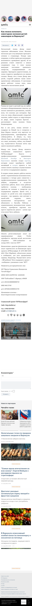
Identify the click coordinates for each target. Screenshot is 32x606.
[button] (29, 324)
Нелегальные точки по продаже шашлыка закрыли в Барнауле (16, 434)
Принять (23, 602)
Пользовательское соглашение (8, 579)
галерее (15, 165)
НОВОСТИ (3, 28)
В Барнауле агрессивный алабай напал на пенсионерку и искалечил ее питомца (16, 535)
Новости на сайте (5, 576)
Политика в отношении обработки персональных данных (13, 593)
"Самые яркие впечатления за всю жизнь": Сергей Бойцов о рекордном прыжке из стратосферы (15, 471)
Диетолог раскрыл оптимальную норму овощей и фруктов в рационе (15, 493)
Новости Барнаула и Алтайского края (9, 589)
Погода (2, 583)
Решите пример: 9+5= (7, 391)
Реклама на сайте (5, 581)
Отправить (5, 394)
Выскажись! (6, 45)
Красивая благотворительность (11, 321)
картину (27, 161)
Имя (3, 375)
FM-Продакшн (4, 578)
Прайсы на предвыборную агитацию (9, 587)
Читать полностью (16, 463)
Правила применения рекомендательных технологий (12, 591)
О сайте (3, 585)
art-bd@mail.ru (11, 311)
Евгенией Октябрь (9, 158)
